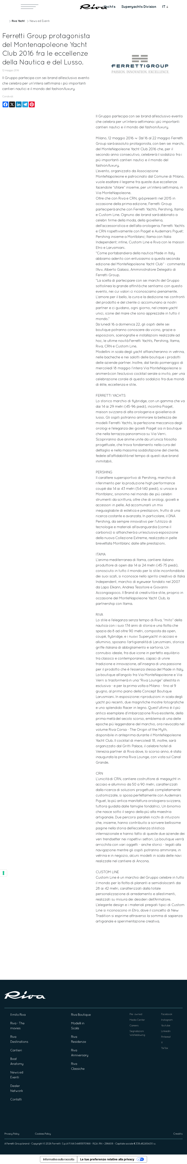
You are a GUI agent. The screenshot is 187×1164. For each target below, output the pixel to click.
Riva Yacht (18, 21)
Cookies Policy (43, 1134)
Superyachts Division (138, 6)
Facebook (166, 1014)
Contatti (16, 1099)
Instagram (167, 1020)
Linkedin (166, 1031)
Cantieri (16, 1050)
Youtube (165, 1026)
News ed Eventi (40, 21)
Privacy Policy (11, 1134)
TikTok (164, 1048)
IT (163, 6)
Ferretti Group (14, 1144)
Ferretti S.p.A (60, 1144)
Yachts (109, 6)
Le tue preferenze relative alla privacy (107, 1159)
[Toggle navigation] (30, 6)
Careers (133, 1026)
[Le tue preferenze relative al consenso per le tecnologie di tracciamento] (3, 873)
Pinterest (166, 1037)
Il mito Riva (18, 1014)
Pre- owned (135, 1014)
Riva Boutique (81, 1014)
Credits (178, 1134)
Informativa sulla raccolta (58, 1159)
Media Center (137, 1020)
